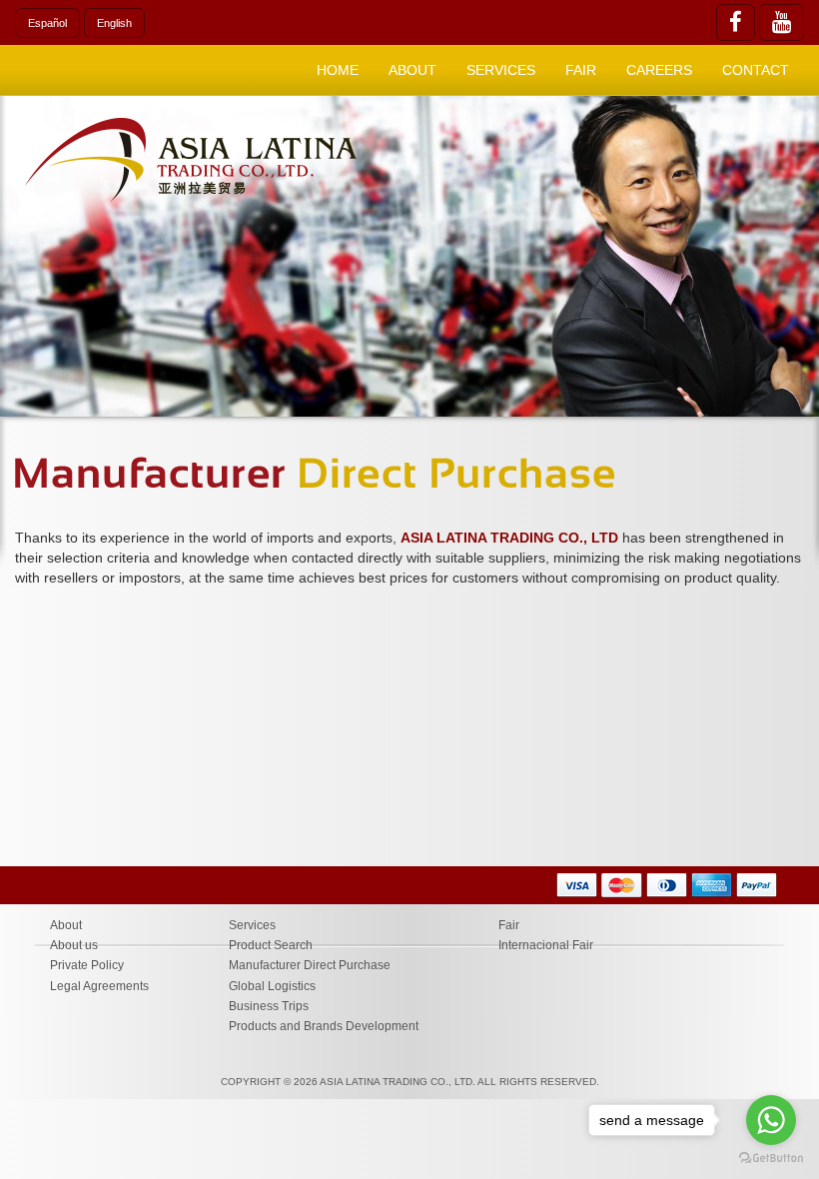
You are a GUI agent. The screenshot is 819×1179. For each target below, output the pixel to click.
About (66, 925)
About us (74, 945)
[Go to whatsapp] (771, 1120)
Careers (659, 70)
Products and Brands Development (323, 1026)
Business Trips (269, 1006)
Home (338, 70)
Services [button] (500, 70)
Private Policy (87, 965)
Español (47, 23)
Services (252, 925)
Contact (755, 70)
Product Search (271, 945)
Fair (580, 70)
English (114, 23)
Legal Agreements (99, 986)
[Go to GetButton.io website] (771, 1158)
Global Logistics (272, 986)
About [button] (412, 70)
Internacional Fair (545, 945)
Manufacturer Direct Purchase (310, 965)
